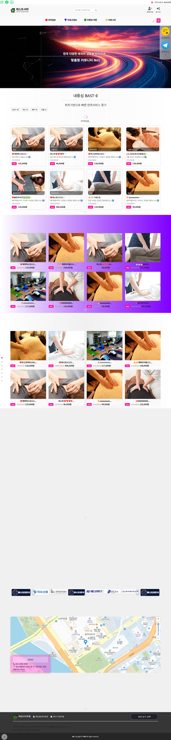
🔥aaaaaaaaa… (133, 197)
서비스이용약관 (58, 716)
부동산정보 (72, 19)
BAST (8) (15, 109)
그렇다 (78, 511)
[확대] (158, 619)
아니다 (92, 511)
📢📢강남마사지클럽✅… (137, 153)
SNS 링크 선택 (144, 716)
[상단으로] (4, 737)
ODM (91, 686)
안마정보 (52, 19)
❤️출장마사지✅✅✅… (22, 197)
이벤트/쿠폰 (91, 19)
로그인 (158, 12)
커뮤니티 (112, 19)
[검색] (96, 10)
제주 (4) (34, 109)
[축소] (158, 638)
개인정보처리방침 (41, 716)
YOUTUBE (72, 686)
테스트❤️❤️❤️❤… (58, 153)
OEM (101, 686)
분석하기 (85, 481)
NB (83, 686)
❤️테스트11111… (57, 197)
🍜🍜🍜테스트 (94, 197)
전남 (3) (25, 109)
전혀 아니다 (107, 511)
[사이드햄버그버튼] (158, 20)
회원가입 (150, 12)
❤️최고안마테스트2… (97, 153)
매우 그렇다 (63, 511)
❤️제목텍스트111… (20, 153)
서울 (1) (43, 109)
